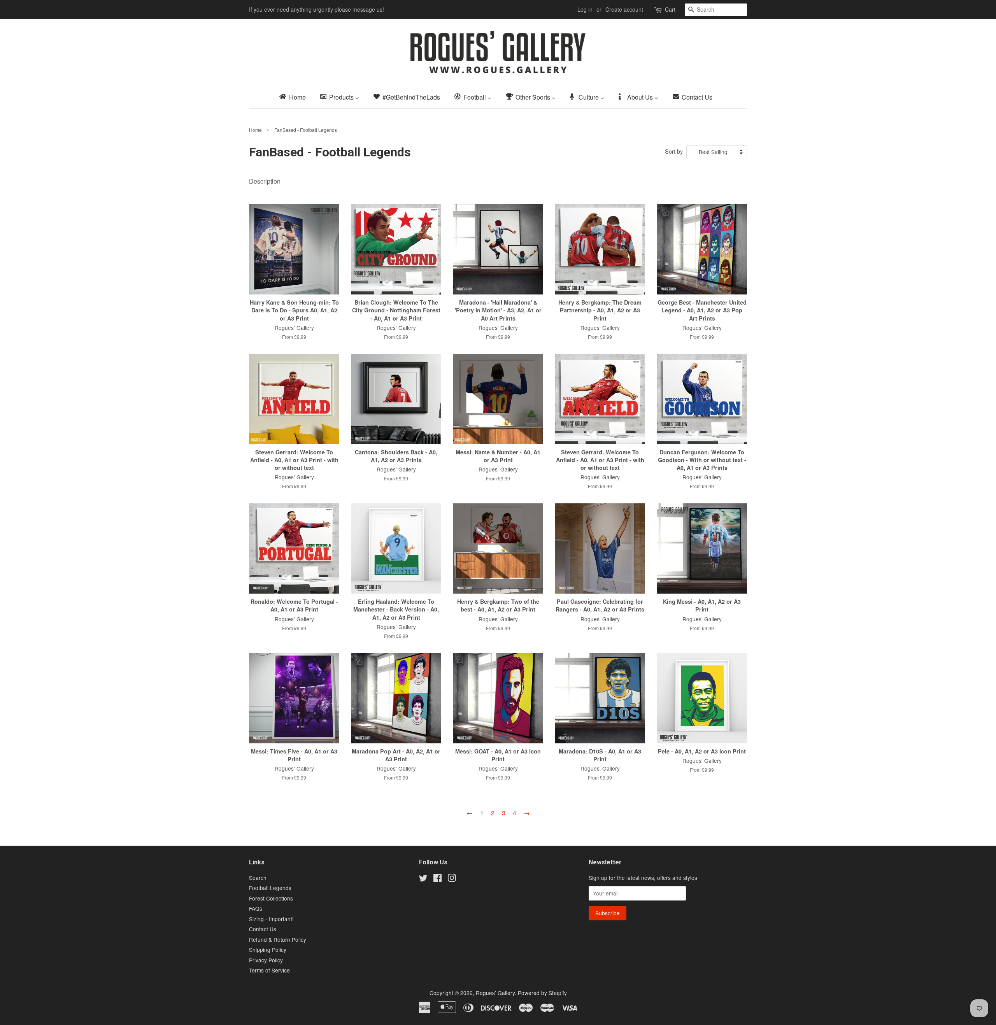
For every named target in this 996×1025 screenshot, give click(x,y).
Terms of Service (269, 970)
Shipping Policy (267, 949)
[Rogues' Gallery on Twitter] (423, 879)
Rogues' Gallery (495, 993)
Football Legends (270, 888)
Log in (585, 9)
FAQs (255, 908)
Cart (670, 9)
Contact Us (262, 929)
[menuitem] (294, 96)
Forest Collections (271, 898)
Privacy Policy (266, 960)
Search (258, 877)
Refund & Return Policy (277, 939)
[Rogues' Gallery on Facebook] (437, 879)
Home (255, 129)
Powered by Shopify (542, 993)
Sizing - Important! (271, 919)
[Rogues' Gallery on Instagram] (451, 879)
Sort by (674, 151)
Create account (624, 9)
